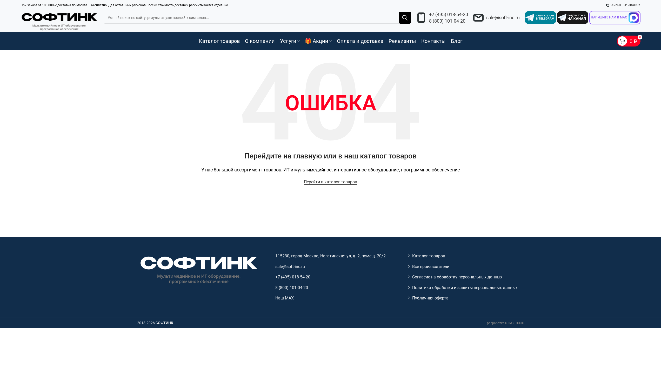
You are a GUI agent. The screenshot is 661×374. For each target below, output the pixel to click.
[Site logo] (59, 20)
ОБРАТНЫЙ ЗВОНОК (625, 5)
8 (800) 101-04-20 (447, 21)
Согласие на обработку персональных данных (457, 277)
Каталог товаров (428, 255)
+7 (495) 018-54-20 (448, 14)
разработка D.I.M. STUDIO (505, 323)
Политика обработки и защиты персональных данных (465, 287)
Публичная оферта (430, 298)
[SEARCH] (405, 18)
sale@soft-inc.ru (503, 17)
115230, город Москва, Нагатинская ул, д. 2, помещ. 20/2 (330, 255)
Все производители (430, 266)
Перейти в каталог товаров (330, 181)
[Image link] (198, 269)
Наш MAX (284, 298)
